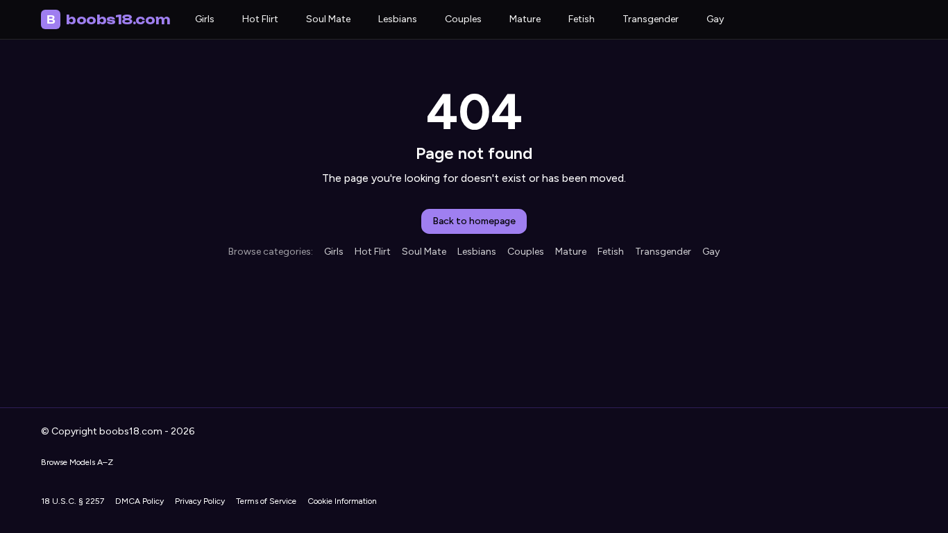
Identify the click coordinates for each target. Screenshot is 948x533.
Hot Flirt (260, 19)
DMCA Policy (139, 501)
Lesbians (397, 19)
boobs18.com (108, 19)
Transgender (651, 19)
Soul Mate (328, 19)
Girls (204, 19)
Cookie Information (342, 501)
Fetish (581, 19)
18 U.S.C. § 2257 (72, 501)
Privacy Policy (200, 501)
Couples (463, 19)
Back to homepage (474, 221)
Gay (715, 19)
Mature (525, 19)
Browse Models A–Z (77, 462)
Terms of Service (266, 501)
